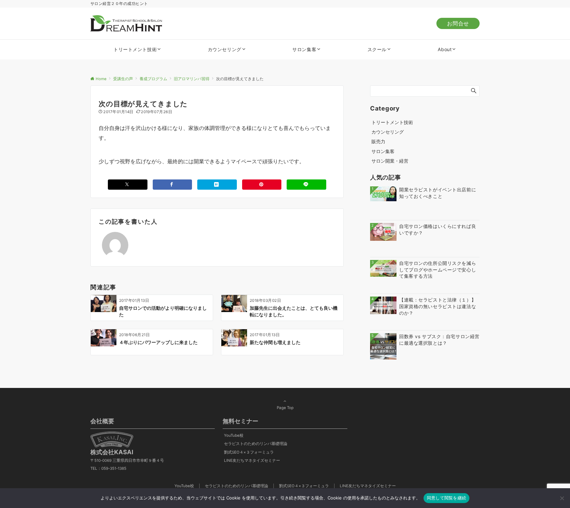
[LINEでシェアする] (306, 184)
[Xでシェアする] (127, 184)
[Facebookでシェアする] (172, 184)
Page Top (285, 407)
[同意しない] (561, 498)
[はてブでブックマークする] (217, 184)
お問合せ (458, 23)
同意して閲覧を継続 (446, 497)
